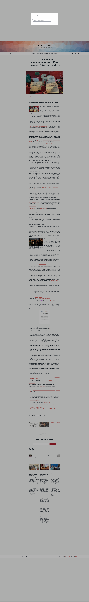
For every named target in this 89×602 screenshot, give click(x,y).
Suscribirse (54, 20)
